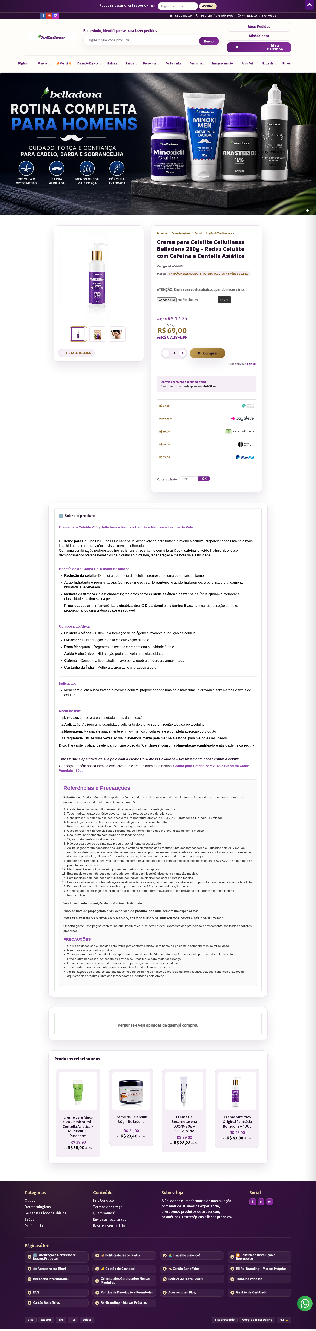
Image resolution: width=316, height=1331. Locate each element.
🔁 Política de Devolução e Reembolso (255, 1257)
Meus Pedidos (259, 27)
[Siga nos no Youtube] (49, 15)
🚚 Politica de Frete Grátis (120, 1255)
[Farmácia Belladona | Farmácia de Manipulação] (51, 37)
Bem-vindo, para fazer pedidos (120, 31)
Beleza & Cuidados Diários (45, 1213)
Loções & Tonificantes (219, 233)
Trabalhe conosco (249, 1279)
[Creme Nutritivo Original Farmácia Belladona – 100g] (237, 1108)
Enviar (224, 300)
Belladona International (51, 1279)
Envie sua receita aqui (110, 1219)
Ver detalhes (80, 1133)
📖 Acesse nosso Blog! (49, 1269)
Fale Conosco (183, 15)
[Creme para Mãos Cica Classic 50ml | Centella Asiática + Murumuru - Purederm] (78, 1113)
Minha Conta (259, 36)
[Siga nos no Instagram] (55, 15)
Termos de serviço (108, 1207)
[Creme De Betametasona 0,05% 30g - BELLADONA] (184, 1110)
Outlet (30, 1200)
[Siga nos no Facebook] (43, 15)
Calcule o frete (167, 479)
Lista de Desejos (78, 352)
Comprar (210, 353)
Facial (198, 233)
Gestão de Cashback (251, 1292)
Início (164, 233)
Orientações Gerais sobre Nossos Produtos (125, 1280)
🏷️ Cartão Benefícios (183, 1269)
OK (204, 478)
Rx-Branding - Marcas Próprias (124, 1303)
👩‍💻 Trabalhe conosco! (184, 1255)
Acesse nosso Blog (182, 1292)
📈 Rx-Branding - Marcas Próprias (261, 1269)
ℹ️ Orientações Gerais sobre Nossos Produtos (54, 1257)
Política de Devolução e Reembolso (127, 1292)
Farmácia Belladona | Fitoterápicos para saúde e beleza (208, 273)
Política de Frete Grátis (185, 1279)
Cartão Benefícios (46, 1303)
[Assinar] (208, 6)
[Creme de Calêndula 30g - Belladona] (131, 1107)
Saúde (30, 1219)
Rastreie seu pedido (109, 1226)
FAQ (36, 1292)
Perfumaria (34, 1226)
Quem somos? (104, 1213)
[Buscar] (209, 41)
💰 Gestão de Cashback (118, 1269)
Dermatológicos (181, 233)
